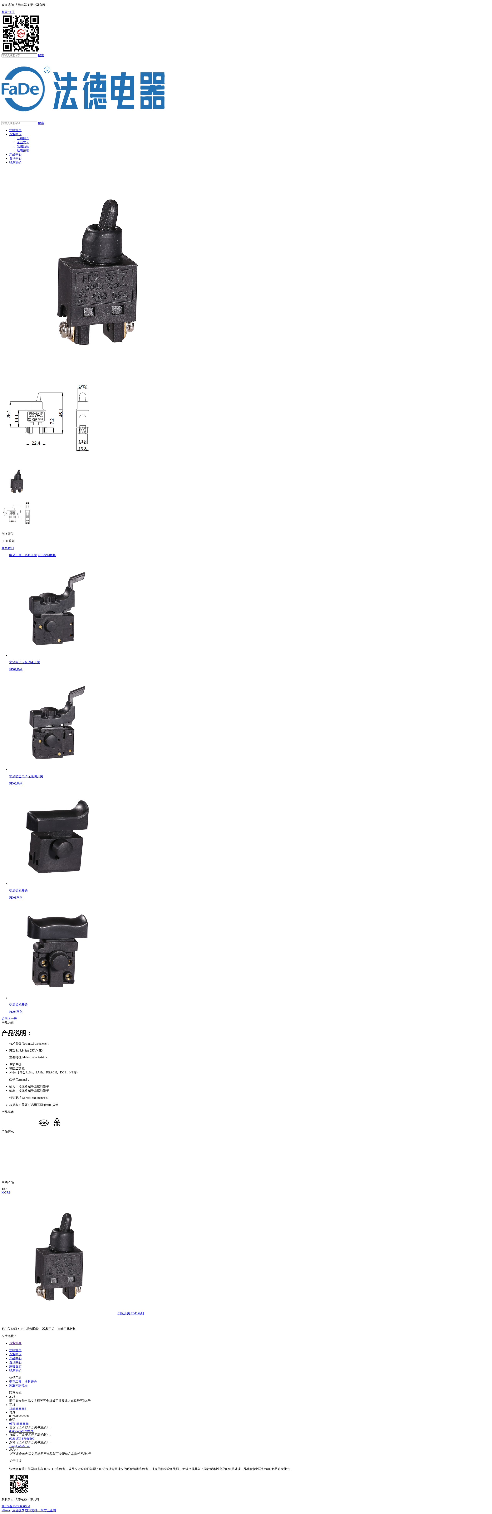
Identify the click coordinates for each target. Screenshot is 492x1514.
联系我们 (15, 162)
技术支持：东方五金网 (40, 1510)
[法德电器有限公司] (83, 119)
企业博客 (15, 1343)
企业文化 (23, 142)
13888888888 (17, 1408)
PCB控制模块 (47, 555)
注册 (11, 12)
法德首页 (15, 130)
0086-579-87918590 (21, 1438)
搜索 (41, 55)
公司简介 (23, 138)
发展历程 (23, 146)
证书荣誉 (23, 150)
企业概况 (15, 134)
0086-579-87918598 (21, 1431)
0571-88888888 (19, 1423)
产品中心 (15, 154)
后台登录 (18, 1510)
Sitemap (6, 1510)
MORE (6, 1192)
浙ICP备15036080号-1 (16, 1506)
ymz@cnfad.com (19, 1446)
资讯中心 (15, 158)
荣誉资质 (15, 1366)
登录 (5, 12)
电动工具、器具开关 (23, 555)
